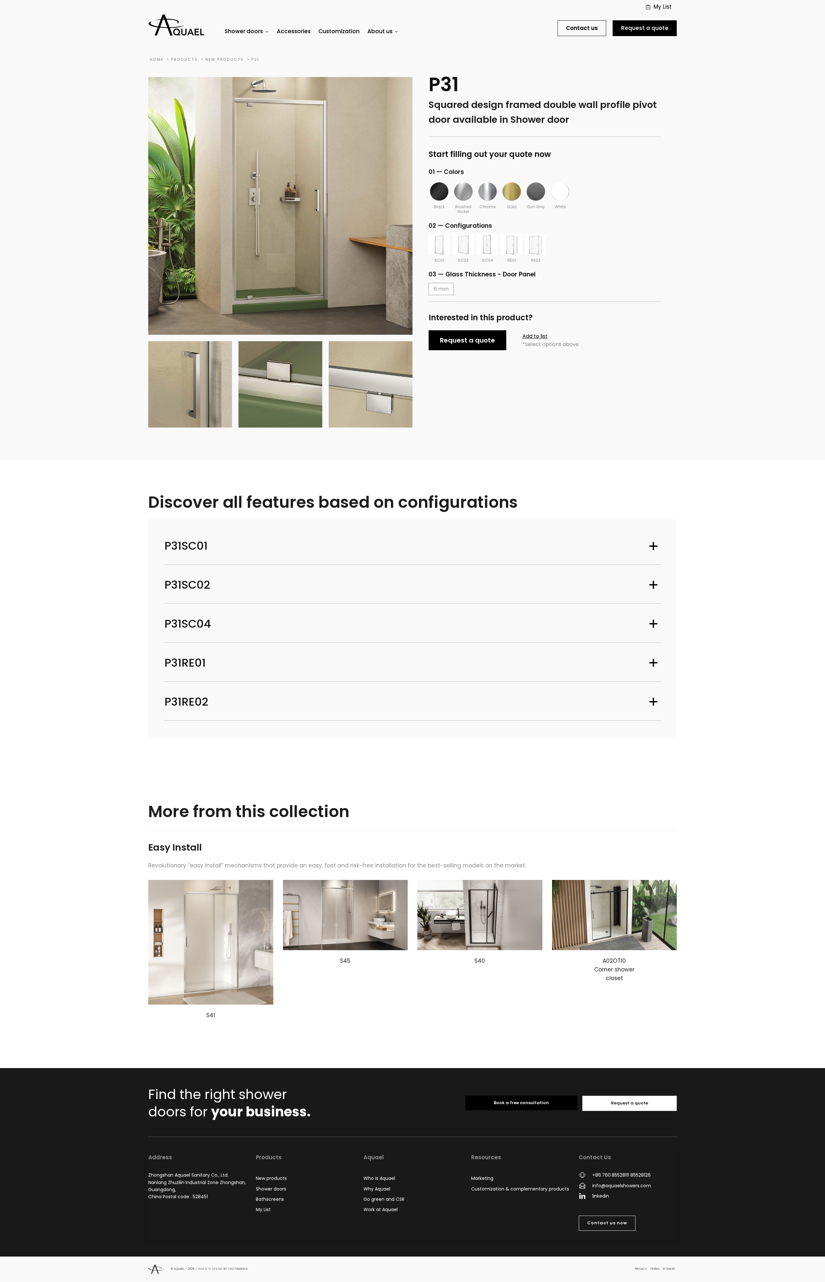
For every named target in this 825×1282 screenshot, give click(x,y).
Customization (339, 31)
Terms (655, 1269)
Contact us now (607, 1223)
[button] (658, 7)
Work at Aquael (381, 1209)
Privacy (641, 1269)
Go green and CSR (384, 1199)
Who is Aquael (379, 1178)
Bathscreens (270, 1199)
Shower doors (271, 1189)
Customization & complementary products (520, 1189)
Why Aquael (377, 1189)
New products (271, 1178)
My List (263, 1209)
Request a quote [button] (467, 340)
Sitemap (669, 1269)
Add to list (535, 336)
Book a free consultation (521, 1103)
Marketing (482, 1178)
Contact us (582, 28)
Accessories (294, 31)
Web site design (210, 1269)
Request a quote (644, 28)
